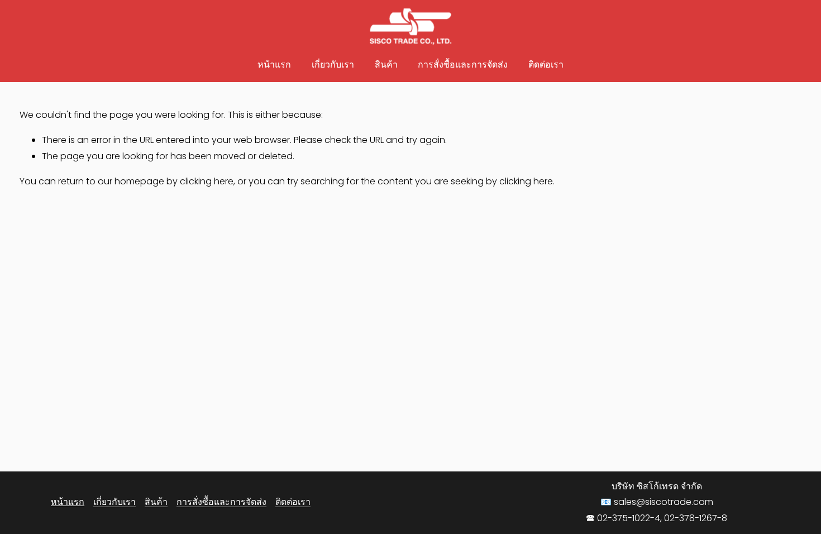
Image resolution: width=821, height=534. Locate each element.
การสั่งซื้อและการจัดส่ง (463, 64)
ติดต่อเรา (546, 64)
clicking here (206, 181)
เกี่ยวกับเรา (333, 64)
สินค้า (386, 64)
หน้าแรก (274, 64)
